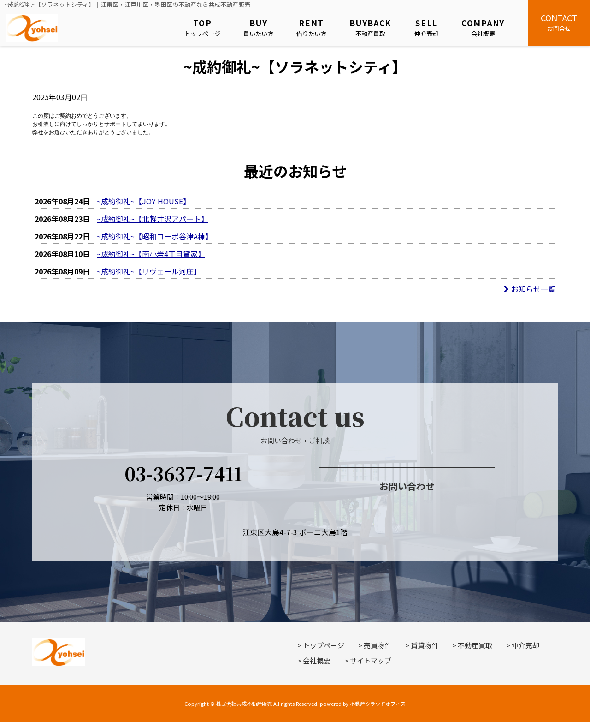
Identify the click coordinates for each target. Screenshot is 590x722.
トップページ (202, 27)
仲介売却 (426, 27)
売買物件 (377, 645)
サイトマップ (370, 660)
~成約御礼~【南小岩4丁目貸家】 (151, 253)
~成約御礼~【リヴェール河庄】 (149, 271)
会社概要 (483, 27)
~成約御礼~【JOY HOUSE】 (143, 201)
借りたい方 (311, 27)
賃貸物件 (424, 645)
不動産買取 (370, 27)
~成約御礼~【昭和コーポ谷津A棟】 (154, 236)
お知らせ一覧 (533, 288)
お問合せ (559, 22)
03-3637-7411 (183, 473)
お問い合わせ (407, 486)
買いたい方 (258, 27)
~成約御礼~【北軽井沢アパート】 (152, 218)
